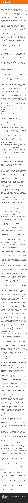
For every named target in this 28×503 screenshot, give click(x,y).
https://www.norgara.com (6, 498)
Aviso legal (24, 499)
